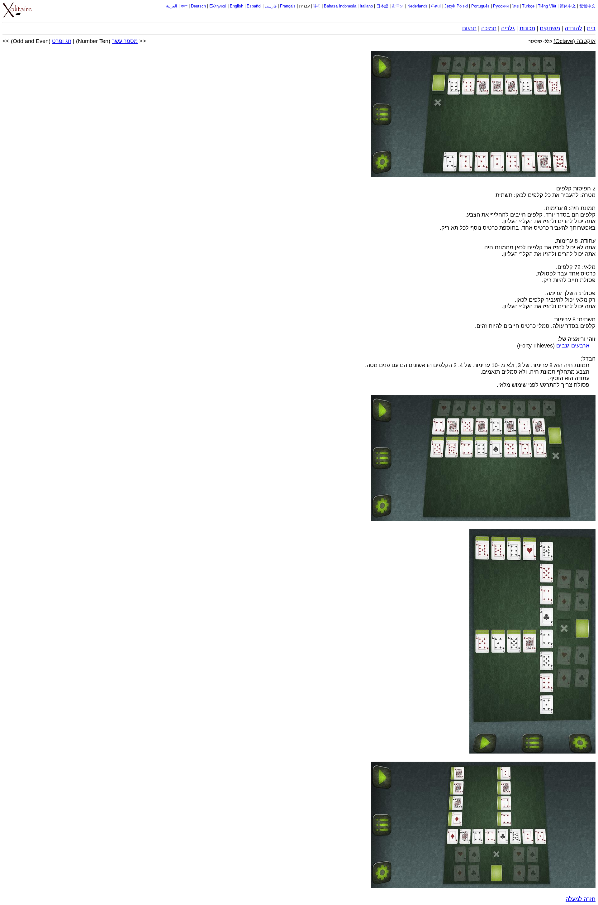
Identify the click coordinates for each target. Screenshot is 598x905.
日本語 (382, 6)
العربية (171, 6)
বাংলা (184, 6)
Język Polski (456, 6)
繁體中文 (587, 6)
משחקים (550, 28)
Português (480, 6)
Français (288, 6)
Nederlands (417, 6)
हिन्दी (316, 6)
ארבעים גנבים (572, 345)
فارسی (271, 6)
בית (591, 28)
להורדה (573, 28)
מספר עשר (125, 41)
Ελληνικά (217, 6)
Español (254, 6)
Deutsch (198, 6)
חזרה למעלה (581, 899)
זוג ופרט (61, 41)
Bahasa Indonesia (340, 6)
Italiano (366, 6)
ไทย (515, 6)
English (236, 6)
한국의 (398, 6)
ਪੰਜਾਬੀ (436, 6)
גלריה (508, 28)
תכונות (527, 28)
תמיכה (488, 28)
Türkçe (528, 6)
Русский (501, 6)
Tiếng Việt (547, 6)
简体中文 (568, 6)
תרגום (469, 28)
